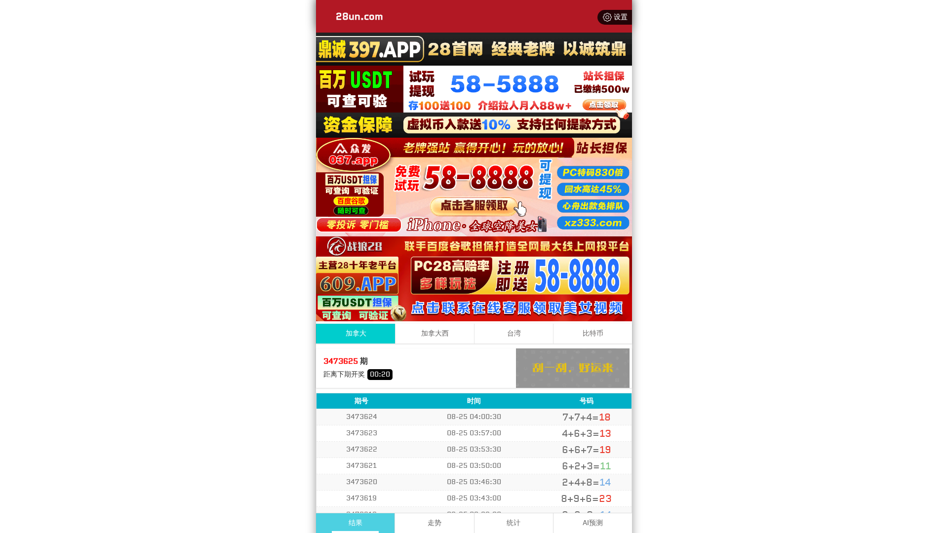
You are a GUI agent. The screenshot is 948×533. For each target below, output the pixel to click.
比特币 (593, 333)
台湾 (514, 333)
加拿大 (356, 333)
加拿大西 (435, 333)
